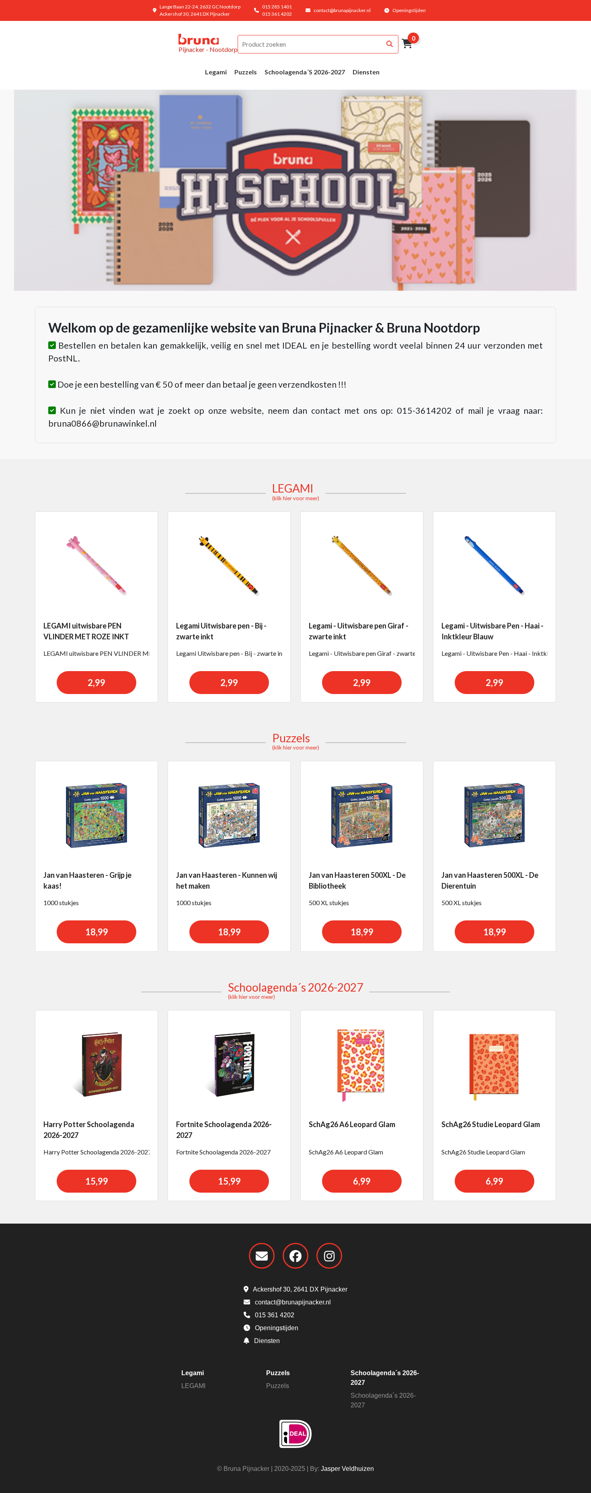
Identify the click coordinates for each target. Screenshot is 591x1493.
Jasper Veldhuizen (347, 1468)
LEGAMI (295, 491)
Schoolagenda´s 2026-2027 (305, 72)
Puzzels (245, 72)
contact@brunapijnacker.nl (342, 10)
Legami (216, 72)
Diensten (366, 72)
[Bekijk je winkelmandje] (407, 44)
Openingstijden (409, 10)
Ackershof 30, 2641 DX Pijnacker (299, 1289)
